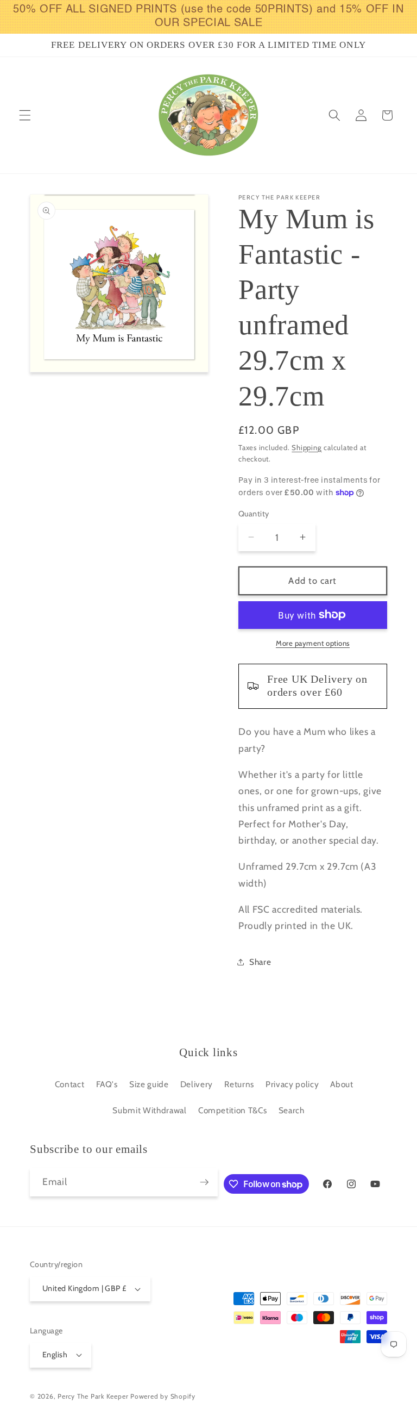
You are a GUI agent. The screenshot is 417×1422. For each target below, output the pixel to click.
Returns (239, 1084)
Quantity (253, 514)
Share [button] (260, 962)
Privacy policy (292, 1084)
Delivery (196, 1084)
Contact (70, 1084)
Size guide (149, 1084)
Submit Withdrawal (149, 1110)
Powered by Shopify (162, 1396)
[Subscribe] (204, 1182)
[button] (25, 115)
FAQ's (107, 1084)
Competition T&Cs (232, 1110)
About (341, 1084)
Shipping (306, 447)
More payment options (313, 643)
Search (292, 1110)
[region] (208, 17)
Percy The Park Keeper (93, 1396)
